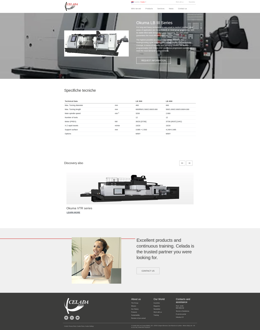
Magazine (157, 306)
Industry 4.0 (180, 317)
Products (149, 9)
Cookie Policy (80, 326)
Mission (133, 306)
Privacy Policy (72, 326)
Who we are (136, 9)
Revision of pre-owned (138, 318)
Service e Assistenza (182, 311)
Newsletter (192, 2)
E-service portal (181, 314)
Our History (135, 309)
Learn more (73, 212)
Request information (153, 60)
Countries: (139, 2)
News (171, 9)
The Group (134, 303)
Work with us (180, 2)
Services (160, 9)
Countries (157, 303)
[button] (94, 69)
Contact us (182, 9)
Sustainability (135, 315)
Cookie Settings (89, 326)
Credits (66, 326)
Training (156, 315)
